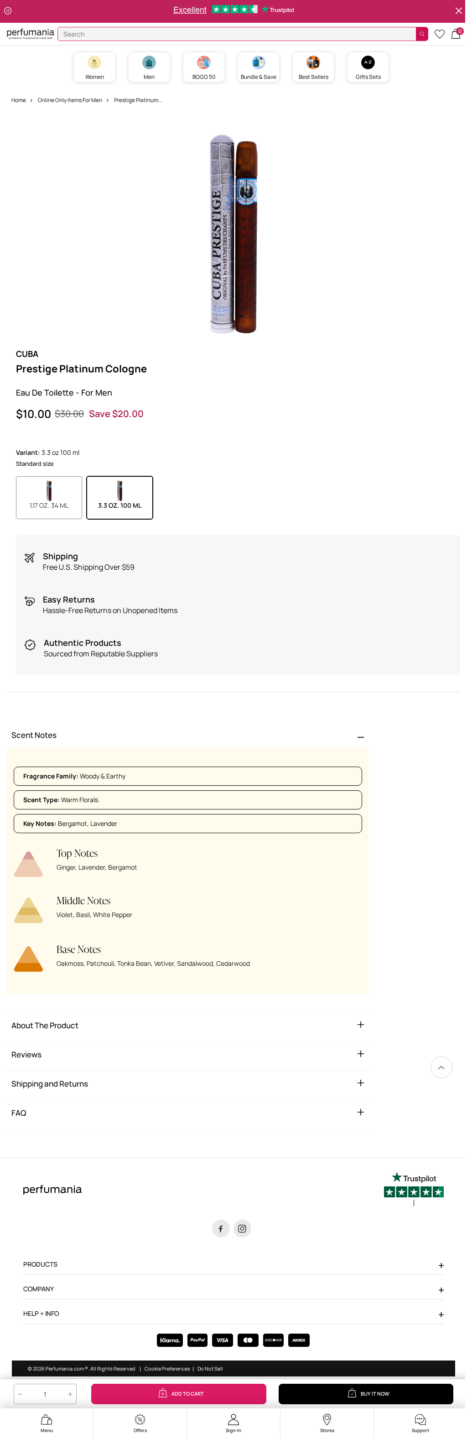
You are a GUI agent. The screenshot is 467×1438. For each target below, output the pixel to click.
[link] (441, 1067)
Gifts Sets (368, 77)
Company (38, 1288)
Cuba (27, 353)
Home (18, 100)
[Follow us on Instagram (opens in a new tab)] (242, 1228)
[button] (455, 33)
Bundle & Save (258, 77)
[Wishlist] (440, 33)
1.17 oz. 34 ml (49, 505)
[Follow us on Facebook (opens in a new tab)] (221, 1228)
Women (94, 77)
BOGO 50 (204, 77)
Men (149, 77)
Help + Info (41, 1313)
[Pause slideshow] (7, 11)
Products (40, 1264)
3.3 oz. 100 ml (119, 505)
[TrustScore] (414, 1189)
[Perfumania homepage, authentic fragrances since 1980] (30, 33)
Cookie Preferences (167, 1369)
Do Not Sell (210, 1369)
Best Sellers (313, 77)
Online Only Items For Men (70, 100)
